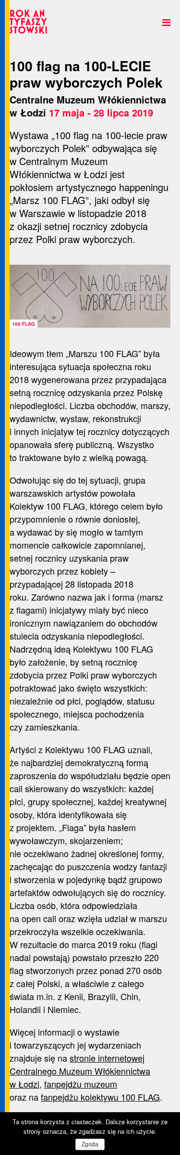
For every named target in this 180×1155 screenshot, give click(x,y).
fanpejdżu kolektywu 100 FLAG (100, 1097)
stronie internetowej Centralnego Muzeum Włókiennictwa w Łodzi (80, 1071)
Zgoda (90, 1144)
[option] (90, 296)
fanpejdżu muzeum (80, 1084)
